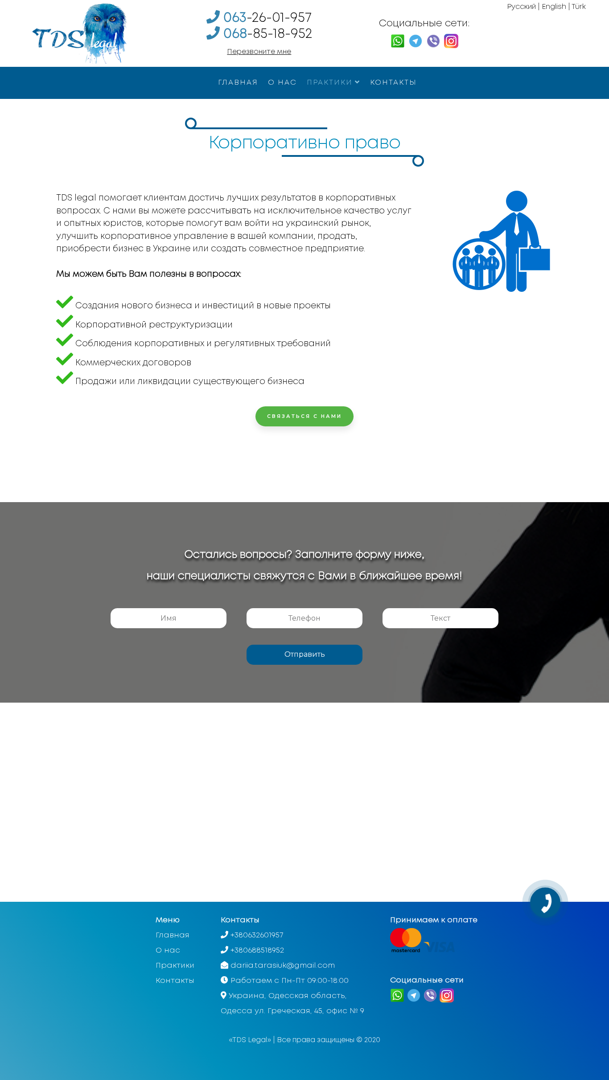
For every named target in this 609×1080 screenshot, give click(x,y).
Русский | (523, 7)
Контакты (393, 82)
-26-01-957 (267, 18)
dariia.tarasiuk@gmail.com (282, 965)
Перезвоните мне (259, 52)
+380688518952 (257, 950)
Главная (238, 82)
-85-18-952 (267, 34)
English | (556, 7)
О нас (282, 82)
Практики (330, 82)
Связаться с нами (304, 416)
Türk (579, 7)
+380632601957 (256, 935)
